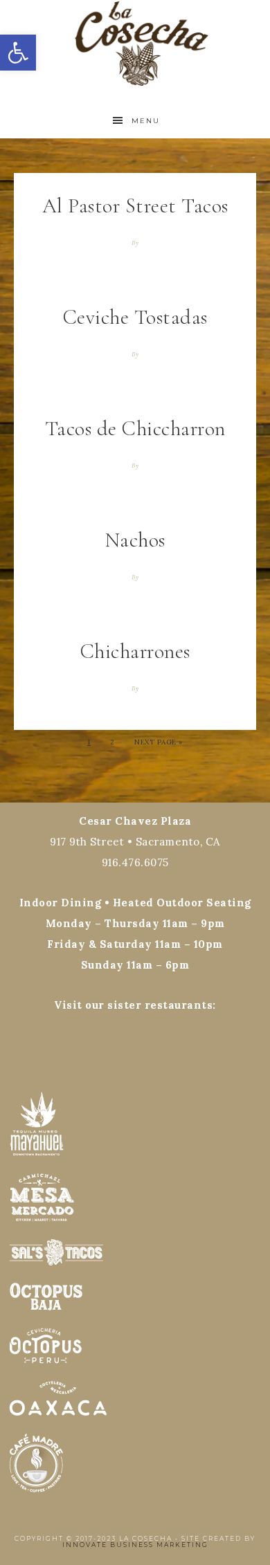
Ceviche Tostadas (135, 317)
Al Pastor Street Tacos (135, 206)
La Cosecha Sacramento (135, 43)
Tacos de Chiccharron (135, 428)
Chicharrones (135, 651)
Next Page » (158, 742)
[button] (18, 53)
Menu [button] (146, 120)
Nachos (135, 540)
